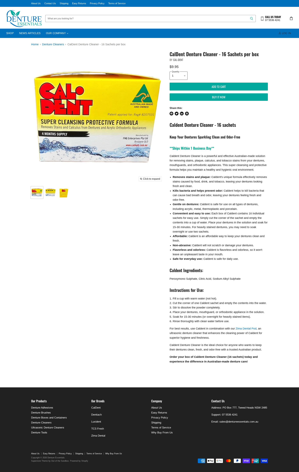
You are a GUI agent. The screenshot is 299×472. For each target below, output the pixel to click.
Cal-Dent (178, 60)
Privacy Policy (97, 3)
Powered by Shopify (79, 461)
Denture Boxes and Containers (49, 417)
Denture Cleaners (53, 44)
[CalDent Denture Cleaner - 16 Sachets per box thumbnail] (50, 192)
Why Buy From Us (162, 432)
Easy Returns (79, 3)
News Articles (29, 33)
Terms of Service (117, 3)
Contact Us (50, 3)
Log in (286, 33)
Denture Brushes (41, 412)
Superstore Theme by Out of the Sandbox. (50, 461)
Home (35, 44)
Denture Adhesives (42, 407)
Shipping (64, 3)
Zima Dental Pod (246, 328)
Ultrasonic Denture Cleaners (47, 427)
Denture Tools (39, 432)
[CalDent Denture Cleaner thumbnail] (37, 192)
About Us (36, 3)
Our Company (56, 33)
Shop (10, 33)
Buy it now (218, 97)
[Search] (251, 18)
